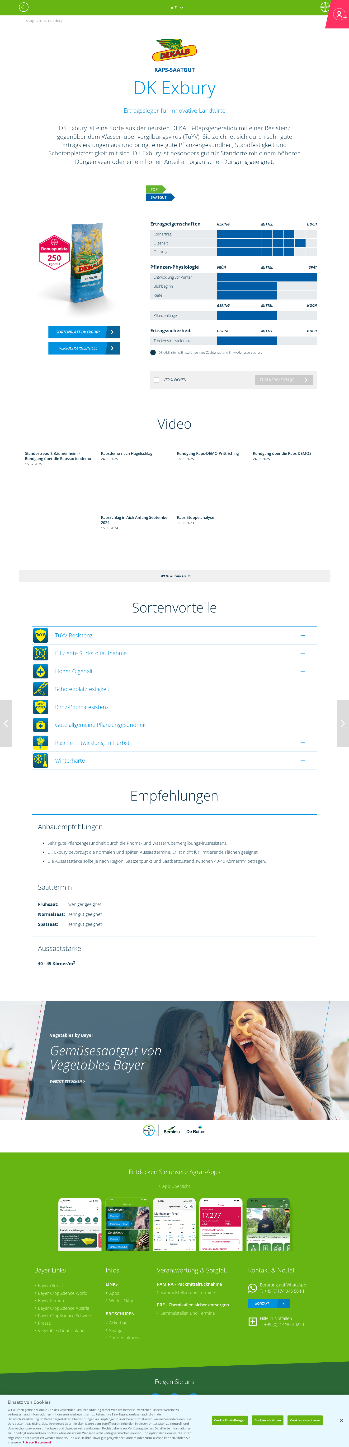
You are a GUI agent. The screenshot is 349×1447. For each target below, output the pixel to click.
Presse (44, 1323)
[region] (174, 1421)
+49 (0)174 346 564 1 (284, 1291)
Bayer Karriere (52, 1300)
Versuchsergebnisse (78, 348)
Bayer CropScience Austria (63, 1308)
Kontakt (262, 1303)
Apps (114, 1293)
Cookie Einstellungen (229, 1420)
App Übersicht (176, 1186)
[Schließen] (341, 1420)
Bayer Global (50, 1285)
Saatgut (116, 1330)
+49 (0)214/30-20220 (284, 1324)
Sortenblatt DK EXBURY (78, 332)
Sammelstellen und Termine (187, 1292)
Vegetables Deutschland (61, 1330)
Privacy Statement (37, 1442)
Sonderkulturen (124, 1338)
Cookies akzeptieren (305, 1420)
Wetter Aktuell (123, 1300)
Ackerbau (118, 1323)
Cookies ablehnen (268, 1420)
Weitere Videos (173, 576)
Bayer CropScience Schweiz (64, 1315)
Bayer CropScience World (62, 1293)
